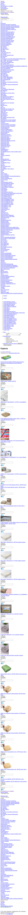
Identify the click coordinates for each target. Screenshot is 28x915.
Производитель (7, 336)
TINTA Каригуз (4, 150)
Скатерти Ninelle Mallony (6, 129)
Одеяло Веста (4, 188)
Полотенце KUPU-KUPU (6, 39)
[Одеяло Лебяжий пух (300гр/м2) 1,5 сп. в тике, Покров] (6, 456)
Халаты (2, 172)
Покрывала (3, 218)
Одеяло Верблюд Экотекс (6, 182)
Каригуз (2, 104)
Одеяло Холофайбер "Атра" (7, 203)
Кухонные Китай (4, 278)
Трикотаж (3, 211)
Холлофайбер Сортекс (6, 160)
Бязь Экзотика (4, 47)
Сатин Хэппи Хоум (5, 72)
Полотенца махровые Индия (7, 33)
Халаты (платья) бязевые (6, 178)
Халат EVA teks (4, 179)
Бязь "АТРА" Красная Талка (7, 55)
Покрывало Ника (5, 226)
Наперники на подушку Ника (7, 93)
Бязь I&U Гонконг (5, 49)
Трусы (2, 273)
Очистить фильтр (13, 343)
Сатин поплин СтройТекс (7, 110)
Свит (2, 171)
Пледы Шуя (3, 248)
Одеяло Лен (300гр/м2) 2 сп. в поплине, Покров (12, 613)
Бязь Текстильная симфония (7, 64)
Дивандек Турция (5, 292)
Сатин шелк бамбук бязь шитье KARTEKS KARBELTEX (14, 66)
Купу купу (3, 91)
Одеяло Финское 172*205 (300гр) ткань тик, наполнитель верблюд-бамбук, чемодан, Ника (14, 523)
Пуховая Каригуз (4, 149)
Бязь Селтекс (4, 116)
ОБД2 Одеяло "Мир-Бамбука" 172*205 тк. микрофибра (13, 402)
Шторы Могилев (4, 272)
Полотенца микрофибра (6, 44)
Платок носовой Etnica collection (8, 255)
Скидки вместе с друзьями (7, 6)
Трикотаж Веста (4, 212)
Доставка (3, 2)
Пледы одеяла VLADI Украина (8, 238)
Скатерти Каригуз (5, 128)
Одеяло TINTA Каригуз (6, 196)
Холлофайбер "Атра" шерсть (7, 168)
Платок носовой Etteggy (6, 254)
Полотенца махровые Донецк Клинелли (10, 25)
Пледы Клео (3, 239)
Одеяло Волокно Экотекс (6, 184)
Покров (2, 170)
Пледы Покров (4, 250)
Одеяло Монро (4, 189)
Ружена (2, 161)
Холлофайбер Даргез (5, 162)
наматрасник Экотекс (6, 134)
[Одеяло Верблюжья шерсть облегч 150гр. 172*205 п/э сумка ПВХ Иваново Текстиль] (6, 417)
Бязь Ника (3, 80)
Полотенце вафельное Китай (7, 34)
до (20, 333)
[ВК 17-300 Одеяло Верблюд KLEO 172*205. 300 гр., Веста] (6, 504)
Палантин (3, 284)
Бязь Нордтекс (4, 56)
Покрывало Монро (5, 225)
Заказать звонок (4, 13)
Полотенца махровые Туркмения (8, 24)
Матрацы (3, 260)
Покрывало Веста (5, 233)
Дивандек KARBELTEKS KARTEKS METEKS (12, 293)
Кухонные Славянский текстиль (8, 283)
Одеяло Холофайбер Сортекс (7, 200)
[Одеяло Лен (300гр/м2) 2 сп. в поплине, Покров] (6, 612)
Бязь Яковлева (4, 90)
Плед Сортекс (4, 242)
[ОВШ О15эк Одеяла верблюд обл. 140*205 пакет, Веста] (6, 768)
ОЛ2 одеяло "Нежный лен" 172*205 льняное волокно (13, 560)
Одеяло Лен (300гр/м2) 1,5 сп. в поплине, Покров (12, 634)
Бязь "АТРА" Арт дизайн (6, 61)
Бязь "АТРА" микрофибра (7, 77)
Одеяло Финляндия (5, 209)
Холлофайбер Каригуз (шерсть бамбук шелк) (11, 151)
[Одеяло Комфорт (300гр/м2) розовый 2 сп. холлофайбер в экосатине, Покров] (6, 593)
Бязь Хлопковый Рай (5, 79)
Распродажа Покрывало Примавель (9, 265)
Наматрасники (4, 133)
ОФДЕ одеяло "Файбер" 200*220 (8, 381)
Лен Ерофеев (4, 95)
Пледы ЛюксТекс (5, 243)
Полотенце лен (4, 30)
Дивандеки (3, 291)
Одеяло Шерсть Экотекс (6, 185)
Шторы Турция (4, 271)
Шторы (2, 270)
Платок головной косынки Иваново (9, 259)
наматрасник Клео (5, 141)
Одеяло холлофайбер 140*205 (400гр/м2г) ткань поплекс (14, 781)
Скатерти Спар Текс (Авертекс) (8, 126)
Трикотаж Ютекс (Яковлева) (7, 215)
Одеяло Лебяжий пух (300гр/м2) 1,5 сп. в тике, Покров (13, 457)
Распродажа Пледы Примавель (8, 267)
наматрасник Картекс (6, 145)
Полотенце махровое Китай (7, 38)
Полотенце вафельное (6, 42)
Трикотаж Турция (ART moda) (7, 216)
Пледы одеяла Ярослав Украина (8, 237)
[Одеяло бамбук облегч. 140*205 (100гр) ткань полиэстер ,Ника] (6, 672)
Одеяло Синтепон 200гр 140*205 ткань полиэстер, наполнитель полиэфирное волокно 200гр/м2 (12, 362)
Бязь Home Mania (4, 75)
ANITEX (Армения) (5, 155)
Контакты (3, 4)
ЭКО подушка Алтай (5, 166)
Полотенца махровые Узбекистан (8, 29)
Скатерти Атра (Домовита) (7, 130)
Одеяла (2, 181)
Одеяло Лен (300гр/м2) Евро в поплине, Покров (12, 655)
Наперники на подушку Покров (8, 121)
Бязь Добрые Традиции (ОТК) (7, 117)
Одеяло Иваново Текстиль (7, 192)
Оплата (2, 3)
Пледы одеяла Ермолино (6, 247)
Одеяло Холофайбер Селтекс (7, 199)
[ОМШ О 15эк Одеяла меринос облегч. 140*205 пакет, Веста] (14, 486)
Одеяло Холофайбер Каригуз (7, 194)
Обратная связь (4, 17)
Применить (6, 343)
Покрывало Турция (5, 231)
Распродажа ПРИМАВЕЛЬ (7, 264)
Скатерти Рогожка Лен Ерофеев (8, 124)
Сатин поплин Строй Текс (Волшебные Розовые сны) (13, 58)
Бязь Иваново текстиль (6, 71)
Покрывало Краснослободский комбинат (10, 228)
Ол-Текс (2, 163)
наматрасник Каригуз (6, 138)
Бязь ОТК (3, 50)
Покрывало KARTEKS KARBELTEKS (10, 227)
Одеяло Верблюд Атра (6, 206)
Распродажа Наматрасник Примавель (9, 266)
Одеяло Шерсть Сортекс (6, 198)
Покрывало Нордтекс (6, 223)
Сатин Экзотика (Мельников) (7, 89)
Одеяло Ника (4, 190)
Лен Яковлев (4, 118)
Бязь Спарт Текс (4, 74)
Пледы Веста (4, 245)
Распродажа (3, 262)
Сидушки (3, 288)
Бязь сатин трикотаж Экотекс (7, 99)
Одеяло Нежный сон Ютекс (7, 204)
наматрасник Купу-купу (6, 135)
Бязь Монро (3, 51)
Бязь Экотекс (4, 46)
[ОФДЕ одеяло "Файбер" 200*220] (6, 380)
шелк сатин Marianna (5, 68)
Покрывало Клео (4, 221)
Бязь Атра (3, 107)
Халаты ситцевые (5, 177)
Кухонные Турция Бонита (7, 282)
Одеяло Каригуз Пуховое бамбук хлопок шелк (11, 193)
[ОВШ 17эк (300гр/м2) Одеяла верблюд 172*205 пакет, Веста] (6, 712)
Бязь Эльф (3, 57)
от (6, 333)
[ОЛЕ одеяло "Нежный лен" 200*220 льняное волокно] (6, 540)
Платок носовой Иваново (6, 258)
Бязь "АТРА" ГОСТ (5, 63)
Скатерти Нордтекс (5, 127)
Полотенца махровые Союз (7, 35)
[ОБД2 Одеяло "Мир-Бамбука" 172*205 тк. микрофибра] (4, 400)
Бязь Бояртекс (4, 73)
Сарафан (3, 287)
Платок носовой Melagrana (7, 256)
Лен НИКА (3, 88)
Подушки (3, 148)
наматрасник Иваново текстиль (8, 140)
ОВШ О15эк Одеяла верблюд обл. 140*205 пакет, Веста (13, 769)
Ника (2, 157)
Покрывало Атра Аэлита (6, 232)
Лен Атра (3, 85)
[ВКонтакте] (1, 371)
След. (9, 351)
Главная (2, 1)
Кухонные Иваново (5, 277)
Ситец (2, 106)
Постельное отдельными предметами (9, 82)
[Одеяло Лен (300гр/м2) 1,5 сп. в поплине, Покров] (5, 633)
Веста (2, 86)
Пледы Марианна (5, 244)
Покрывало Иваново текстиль (8, 234)
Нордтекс (3, 165)
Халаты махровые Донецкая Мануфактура (10, 176)
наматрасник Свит (5, 146)
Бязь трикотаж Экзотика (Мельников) (9, 84)
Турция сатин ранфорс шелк (7, 62)
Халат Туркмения (5, 174)
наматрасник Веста (5, 144)
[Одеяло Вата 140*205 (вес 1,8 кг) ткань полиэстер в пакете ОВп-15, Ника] (5, 439)
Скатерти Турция (5, 123)
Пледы (2, 236)
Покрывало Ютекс (5, 222)
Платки (2, 251)
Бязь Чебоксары (4, 115)
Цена (4, 332)
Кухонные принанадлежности (7, 276)
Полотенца (3, 23)
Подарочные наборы (5, 286)
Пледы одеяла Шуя (5, 249)
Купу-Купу (3, 167)
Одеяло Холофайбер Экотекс (7, 183)
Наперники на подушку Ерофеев (8, 119)
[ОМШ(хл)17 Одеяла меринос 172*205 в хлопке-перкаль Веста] (6, 472)
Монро (2, 154)
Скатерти (3, 122)
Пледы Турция (4, 240)
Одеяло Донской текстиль (7, 201)
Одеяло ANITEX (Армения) (7, 187)
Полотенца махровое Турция (7, 40)
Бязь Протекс (4, 53)
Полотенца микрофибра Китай (8, 36)
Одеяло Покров (4, 207)
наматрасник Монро (5, 139)
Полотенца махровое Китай (7, 41)
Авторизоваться (4, 8)
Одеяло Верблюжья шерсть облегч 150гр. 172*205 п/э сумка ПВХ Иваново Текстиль (13, 419)
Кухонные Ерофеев (5, 281)
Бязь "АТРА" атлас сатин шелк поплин (10, 60)
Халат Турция (4, 173)
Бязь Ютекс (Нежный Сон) (7, 67)
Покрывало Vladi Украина (7, 229)
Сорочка (2, 261)
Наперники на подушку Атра (7, 108)
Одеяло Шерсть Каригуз (6, 195)
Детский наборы (4, 275)
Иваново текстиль (5, 159)
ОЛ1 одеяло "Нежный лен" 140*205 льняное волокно (13, 579)
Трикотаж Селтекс (5, 214)
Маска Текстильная (5, 269)
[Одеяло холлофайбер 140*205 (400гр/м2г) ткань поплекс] (14, 780)
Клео (2, 101)
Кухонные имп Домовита (6, 280)
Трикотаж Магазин (5, 217)
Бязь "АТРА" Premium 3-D (7, 78)
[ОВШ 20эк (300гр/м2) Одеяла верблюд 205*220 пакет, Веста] (6, 692)
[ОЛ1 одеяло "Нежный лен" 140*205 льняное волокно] (6, 578)
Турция (2, 100)
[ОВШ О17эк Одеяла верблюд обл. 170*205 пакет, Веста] (6, 750)
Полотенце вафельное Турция (7, 28)
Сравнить (3, 369)
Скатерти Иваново (5, 132)
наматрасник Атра (5, 143)
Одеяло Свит (4, 210)
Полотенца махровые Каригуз (8, 31)
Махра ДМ (3, 94)
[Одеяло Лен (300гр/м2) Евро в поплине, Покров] (5, 654)
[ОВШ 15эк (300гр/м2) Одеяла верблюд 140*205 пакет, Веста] (6, 731)
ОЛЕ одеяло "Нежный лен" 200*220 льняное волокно (13, 542)
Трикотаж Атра (4, 112)
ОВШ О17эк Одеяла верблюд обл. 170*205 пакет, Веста (13, 751)
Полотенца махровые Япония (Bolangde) (10, 27)
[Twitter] (3, 371)
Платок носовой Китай (6, 253)
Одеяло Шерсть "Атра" (6, 205)
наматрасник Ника (5, 137)
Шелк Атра (3, 111)
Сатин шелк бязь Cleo (6, 52)
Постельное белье (5, 45)
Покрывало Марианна (6, 220)
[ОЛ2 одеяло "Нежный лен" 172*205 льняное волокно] (6, 559)
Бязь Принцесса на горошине (7, 69)
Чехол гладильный (5, 289)
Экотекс (2, 152)
